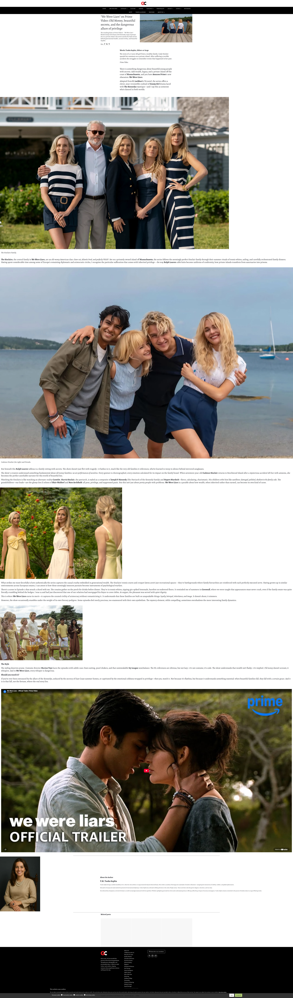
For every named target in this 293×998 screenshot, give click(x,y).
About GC (126, 950)
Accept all (238, 995)
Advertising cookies (90, 995)
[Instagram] (152, 955)
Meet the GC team (128, 954)
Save (232, 995)
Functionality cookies (68, 995)
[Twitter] (109, 44)
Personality (127, 980)
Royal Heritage (128, 986)
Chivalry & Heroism (129, 958)
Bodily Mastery (128, 956)
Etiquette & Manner (129, 966)
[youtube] (155, 955)
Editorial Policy (128, 962)
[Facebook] (105, 44)
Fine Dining (127, 968)
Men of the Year (128, 974)
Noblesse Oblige (128, 978)
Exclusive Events (128, 960)
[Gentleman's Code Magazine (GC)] (147, 3)
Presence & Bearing (129, 982)
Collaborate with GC (129, 952)
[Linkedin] (107, 44)
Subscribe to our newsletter (157, 951)
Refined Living (128, 984)
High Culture (127, 972)
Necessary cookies (56, 995)
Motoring (126, 976)
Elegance (126, 964)
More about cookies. (223, 992)
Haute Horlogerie (128, 970)
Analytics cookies (79, 995)
